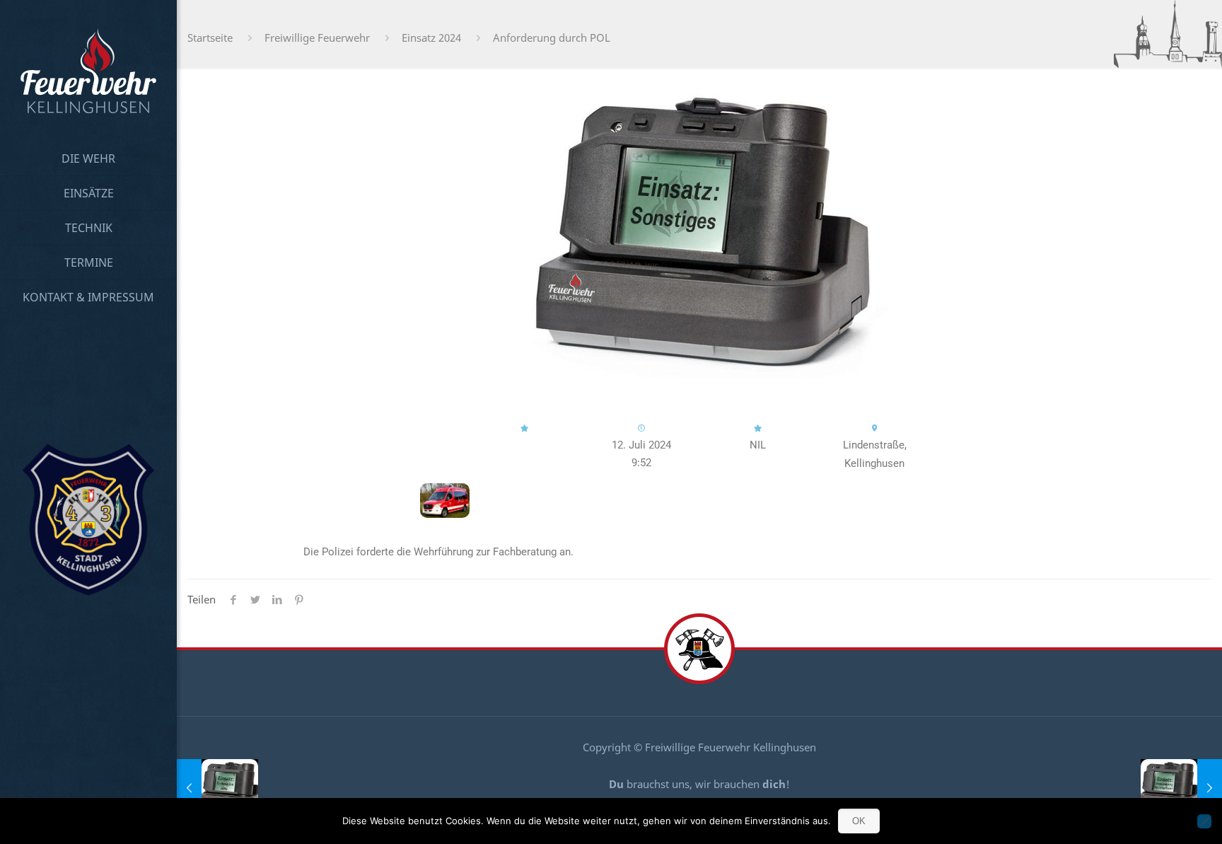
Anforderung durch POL (551, 37)
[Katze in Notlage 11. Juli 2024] (217, 787)
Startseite (210, 37)
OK (859, 821)
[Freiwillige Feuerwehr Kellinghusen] (88, 71)
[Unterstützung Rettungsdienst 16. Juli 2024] (1181, 787)
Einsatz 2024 (431, 37)
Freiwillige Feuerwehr (317, 37)
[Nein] (1204, 821)
